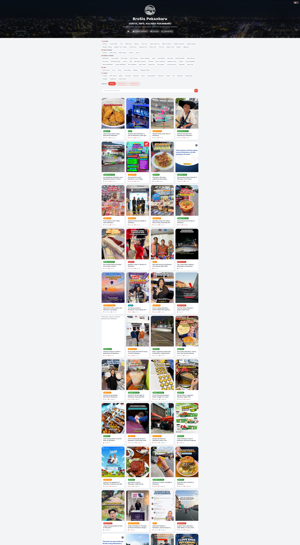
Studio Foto (151, 64)
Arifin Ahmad (112, 75)
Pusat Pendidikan (190, 61)
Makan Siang (113, 52)
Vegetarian (186, 47)
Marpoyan (136, 75)
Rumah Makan (114, 43)
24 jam (137, 52)
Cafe (121, 43)
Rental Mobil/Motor (108, 64)
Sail (174, 75)
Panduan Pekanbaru (141, 31)
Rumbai (168, 75)
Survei (113, 70)
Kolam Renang (191, 58)
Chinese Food (132, 47)
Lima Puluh (128, 75)
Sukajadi (105, 78)
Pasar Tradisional (160, 61)
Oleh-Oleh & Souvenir (140, 61)
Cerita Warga (127, 70)
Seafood (178, 47)
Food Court (144, 43)
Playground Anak (171, 61)
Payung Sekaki (151, 75)
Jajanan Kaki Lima (155, 43)
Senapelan (180, 75)
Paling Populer (122, 83)
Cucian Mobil (114, 58)
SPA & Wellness (132, 64)
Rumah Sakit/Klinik (120, 64)
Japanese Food (143, 47)
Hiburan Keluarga (145, 58)
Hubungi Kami (168, 31)
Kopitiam (136, 43)
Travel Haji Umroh (171, 64)
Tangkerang (113, 78)
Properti (181, 61)
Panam (143, 75)
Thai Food (161, 47)
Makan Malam (122, 52)
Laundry (125, 61)
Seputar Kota (106, 70)
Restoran (105, 43)
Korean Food (153, 47)
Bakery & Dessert (166, 43)
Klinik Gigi (170, 58)
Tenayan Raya (122, 78)
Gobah (120, 75)
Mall (131, 61)
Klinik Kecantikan (180, 58)
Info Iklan (155, 31)
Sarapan (105, 52)
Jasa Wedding (161, 58)
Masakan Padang (107, 47)
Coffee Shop (128, 43)
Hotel (153, 58)
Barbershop (106, 58)
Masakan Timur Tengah (120, 47)
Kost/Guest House (115, 61)
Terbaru (112, 83)
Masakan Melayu (191, 43)
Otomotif (150, 61)
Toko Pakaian (160, 64)
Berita (119, 70)
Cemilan (131, 52)
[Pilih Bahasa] (296, 2)
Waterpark (182, 64)
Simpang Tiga (188, 75)
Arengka (105, 75)
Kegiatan (135, 70)
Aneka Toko (190, 64)
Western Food (170, 47)
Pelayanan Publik (145, 70)
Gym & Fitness (134, 58)
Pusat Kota (161, 75)
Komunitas (105, 61)
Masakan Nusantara (179, 43)
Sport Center (142, 64)
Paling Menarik (134, 83)
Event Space (124, 58)
